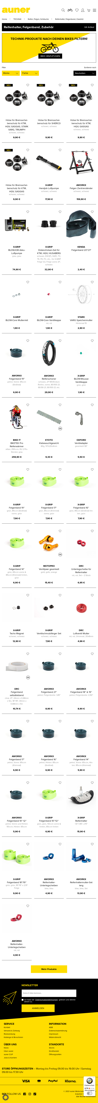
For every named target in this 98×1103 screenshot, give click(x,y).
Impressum (53, 1034)
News (6, 1047)
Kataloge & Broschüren (13, 1037)
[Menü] (93, 1077)
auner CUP (8, 1054)
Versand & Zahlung (12, 1030)
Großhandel (54, 1051)
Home (4, 19)
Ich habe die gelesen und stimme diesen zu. (49, 1001)
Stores (51, 1047)
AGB (51, 1027)
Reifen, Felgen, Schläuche (38, 19)
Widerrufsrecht (55, 1037)
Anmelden (38, 1008)
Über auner (8, 1051)
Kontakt (7, 1027)
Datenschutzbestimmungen (46, 999)
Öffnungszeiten (55, 1054)
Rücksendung (9, 1034)
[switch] (89, 1093)
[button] (5, 1097)
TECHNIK (17, 19)
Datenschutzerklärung (58, 1030)
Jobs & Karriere (10, 1057)
